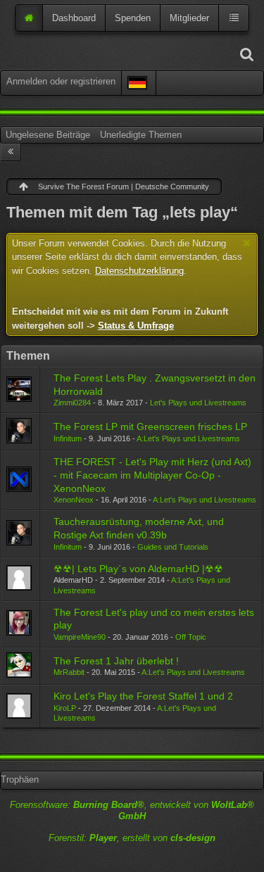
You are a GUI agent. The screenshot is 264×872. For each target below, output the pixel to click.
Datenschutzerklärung (139, 270)
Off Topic (190, 637)
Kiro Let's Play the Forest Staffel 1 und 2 (143, 696)
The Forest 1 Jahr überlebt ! (116, 660)
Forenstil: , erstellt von (132, 838)
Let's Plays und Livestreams (198, 402)
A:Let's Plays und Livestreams (188, 438)
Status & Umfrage (136, 325)
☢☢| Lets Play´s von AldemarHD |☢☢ (138, 568)
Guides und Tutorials (172, 547)
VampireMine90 (80, 637)
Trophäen (20, 779)
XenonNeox (74, 499)
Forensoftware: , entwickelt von (132, 811)
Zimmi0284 (72, 402)
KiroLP (65, 708)
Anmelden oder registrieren (60, 81)
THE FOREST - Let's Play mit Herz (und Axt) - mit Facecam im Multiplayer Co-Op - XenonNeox (152, 474)
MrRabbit (69, 672)
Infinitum (68, 438)
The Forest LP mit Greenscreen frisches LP (150, 426)
